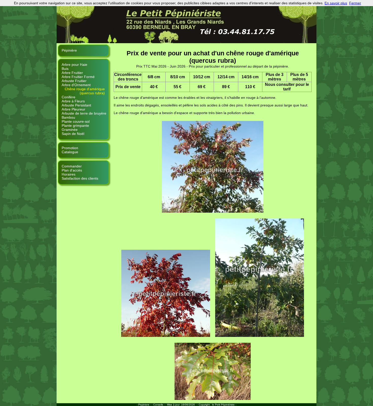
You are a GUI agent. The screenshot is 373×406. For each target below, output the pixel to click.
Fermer (355, 3)
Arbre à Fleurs (73, 101)
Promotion (70, 148)
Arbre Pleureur (73, 109)
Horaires (68, 174)
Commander (72, 166)
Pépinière (69, 50)
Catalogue (70, 152)
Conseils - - (160, 404)
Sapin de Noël (73, 134)
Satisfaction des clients (80, 178)
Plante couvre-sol (76, 121)
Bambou (68, 117)
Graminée (70, 130)
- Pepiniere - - (145, 404)
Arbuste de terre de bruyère (84, 113)
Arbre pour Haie (74, 65)
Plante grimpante (75, 125)
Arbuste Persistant (76, 105)
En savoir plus (336, 3)
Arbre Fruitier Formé (78, 77)
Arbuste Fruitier (74, 81)
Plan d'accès (72, 170)
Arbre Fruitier (72, 73)
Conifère (68, 97)
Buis (65, 69)
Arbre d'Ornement (76, 85)
